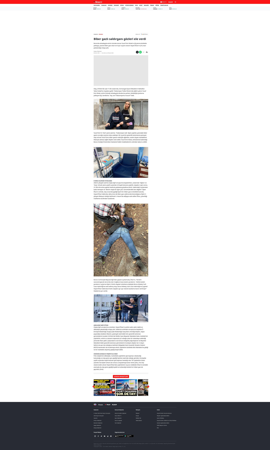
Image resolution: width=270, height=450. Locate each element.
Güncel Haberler (119, 410)
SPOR (136, 5)
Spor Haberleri (118, 418)
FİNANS (152, 5)
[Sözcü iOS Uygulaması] (119, 436)
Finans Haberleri (97, 420)
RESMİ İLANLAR (164, 5)
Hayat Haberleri (97, 425)
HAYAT (140, 5)
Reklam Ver (138, 418)
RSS (158, 427)
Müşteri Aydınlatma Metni (163, 415)
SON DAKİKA (97, 5)
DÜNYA (122, 5)
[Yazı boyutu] (146, 52)
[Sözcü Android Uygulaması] (129, 436)
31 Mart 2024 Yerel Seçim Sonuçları (102, 413)
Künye (137, 415)
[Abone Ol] (144, 34)
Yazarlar (95, 418)
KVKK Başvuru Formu (162, 425)
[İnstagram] (95, 436)
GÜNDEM (110, 5)
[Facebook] (98, 436)
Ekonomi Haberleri (98, 423)
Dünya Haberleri (97, 427)
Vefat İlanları (139, 420)
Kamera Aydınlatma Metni (163, 423)
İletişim (137, 413)
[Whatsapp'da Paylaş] (140, 52)
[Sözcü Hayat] (107, 404)
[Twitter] (101, 436)
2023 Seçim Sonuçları (99, 415)
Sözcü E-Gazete (118, 420)
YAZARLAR (103, 5)
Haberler (96, 410)
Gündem (101, 34)
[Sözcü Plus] (114, 404)
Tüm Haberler (118, 423)
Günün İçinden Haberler (120, 413)
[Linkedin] (110, 436)
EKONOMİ (116, 5)
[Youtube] (104, 436)
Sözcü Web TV (118, 415)
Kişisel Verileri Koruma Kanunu (164, 413)
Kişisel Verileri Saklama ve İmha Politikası (166, 420)
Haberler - (96, 34)
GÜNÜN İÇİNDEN (129, 5)
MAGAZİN (146, 5)
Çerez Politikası (160, 418)
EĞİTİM (157, 5)
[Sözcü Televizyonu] (95, 405)
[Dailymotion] (107, 436)
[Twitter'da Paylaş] (137, 52)
